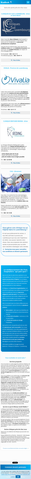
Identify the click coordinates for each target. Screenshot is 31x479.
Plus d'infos (16, 60)
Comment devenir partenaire (15, 467)
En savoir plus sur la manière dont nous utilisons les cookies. (15, 475)
